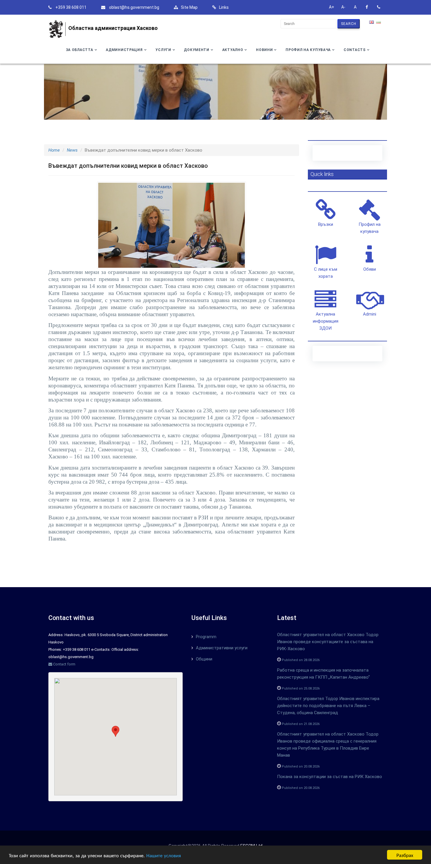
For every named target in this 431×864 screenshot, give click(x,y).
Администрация (124, 50)
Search (348, 24)
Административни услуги (221, 647)
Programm (206, 636)
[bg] (379, 22)
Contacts (355, 50)
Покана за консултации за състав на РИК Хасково (329, 776)
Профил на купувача (308, 50)
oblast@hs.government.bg (134, 7)
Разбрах (404, 854)
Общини (204, 659)
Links (224, 7)
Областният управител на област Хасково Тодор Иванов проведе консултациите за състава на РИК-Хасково (328, 641)
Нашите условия (163, 855)
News (72, 150)
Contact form (63, 664)
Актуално (232, 50)
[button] (115, 731)
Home (54, 150)
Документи (196, 50)
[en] (372, 22)
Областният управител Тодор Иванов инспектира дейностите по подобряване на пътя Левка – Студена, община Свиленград (328, 705)
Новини (264, 50)
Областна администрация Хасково (113, 28)
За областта (79, 50)
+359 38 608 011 (70, 7)
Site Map (189, 7)
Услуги (163, 50)
